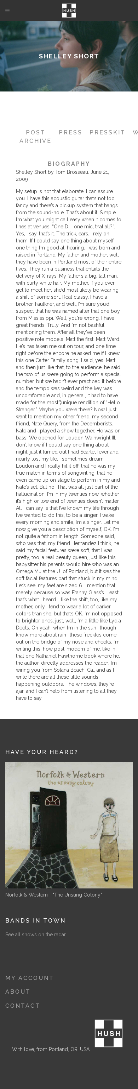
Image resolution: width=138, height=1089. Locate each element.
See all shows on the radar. (36, 934)
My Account (29, 978)
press (70, 132)
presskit (108, 132)
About (18, 991)
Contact (22, 1005)
